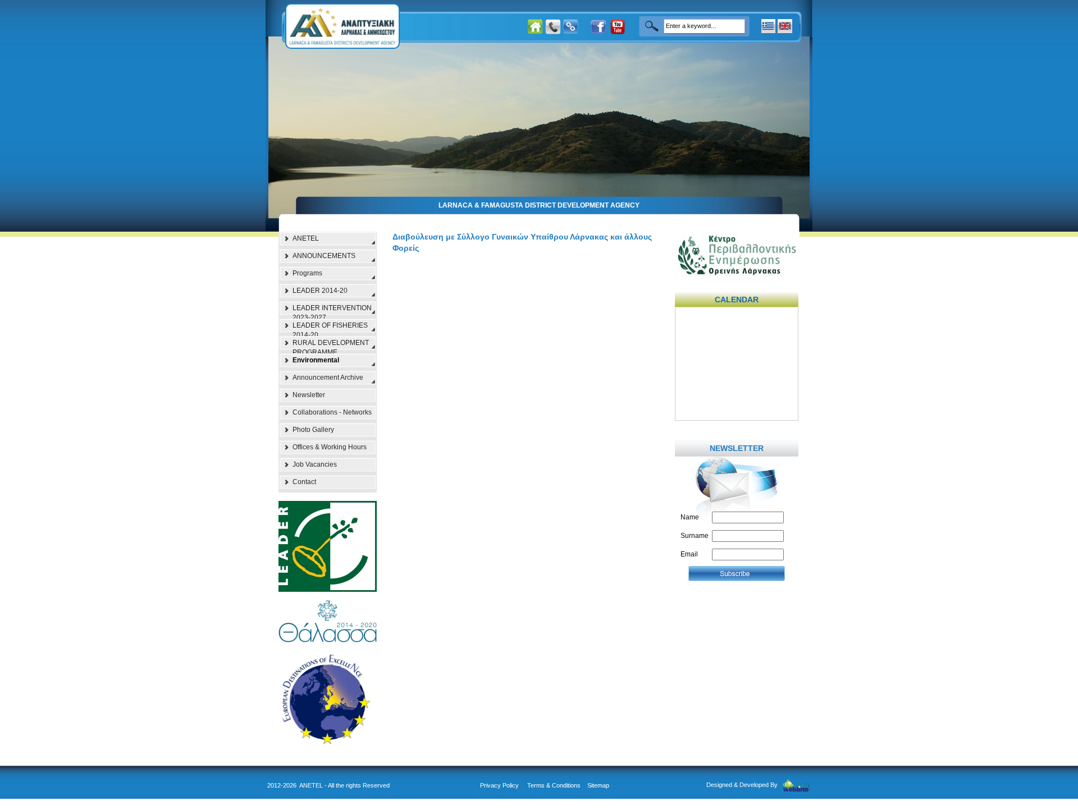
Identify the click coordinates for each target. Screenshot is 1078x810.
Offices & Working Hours (330, 447)
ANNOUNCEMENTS (324, 256)
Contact (304, 482)
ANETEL (306, 238)
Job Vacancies (315, 464)
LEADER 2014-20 (320, 290)
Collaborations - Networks (332, 412)
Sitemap (598, 785)
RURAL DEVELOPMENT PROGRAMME (331, 346)
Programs (307, 273)
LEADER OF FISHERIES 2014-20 (330, 328)
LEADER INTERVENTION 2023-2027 (332, 311)
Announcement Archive (328, 377)
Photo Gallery (313, 430)
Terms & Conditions (554, 785)
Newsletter (309, 395)
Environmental (316, 360)
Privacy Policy (499, 785)
